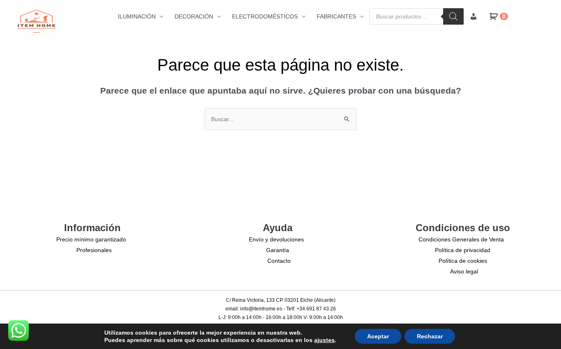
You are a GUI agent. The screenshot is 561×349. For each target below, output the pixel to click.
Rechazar (430, 336)
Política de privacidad (462, 250)
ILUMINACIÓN (137, 16)
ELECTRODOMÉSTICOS (265, 16)
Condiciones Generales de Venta (461, 239)
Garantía (277, 250)
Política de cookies (463, 260)
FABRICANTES (336, 16)
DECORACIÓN (194, 16)
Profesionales (94, 250)
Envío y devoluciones (276, 239)
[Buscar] (453, 16)
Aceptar (378, 336)
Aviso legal (464, 271)
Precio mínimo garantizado (91, 239)
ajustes (324, 340)
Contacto (279, 260)
